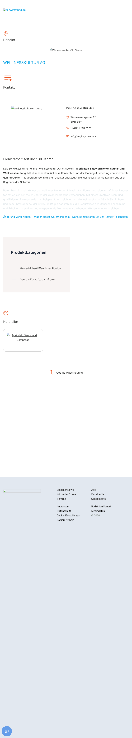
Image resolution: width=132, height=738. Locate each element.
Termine (61, 498)
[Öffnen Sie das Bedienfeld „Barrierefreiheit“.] (7, 731)
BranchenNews (65, 489)
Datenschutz (64, 511)
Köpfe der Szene (66, 494)
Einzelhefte (97, 494)
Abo (93, 489)
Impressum (63, 506)
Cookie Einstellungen (68, 515)
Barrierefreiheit (65, 520)
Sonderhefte (98, 498)
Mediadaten (98, 511)
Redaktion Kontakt (102, 506)
